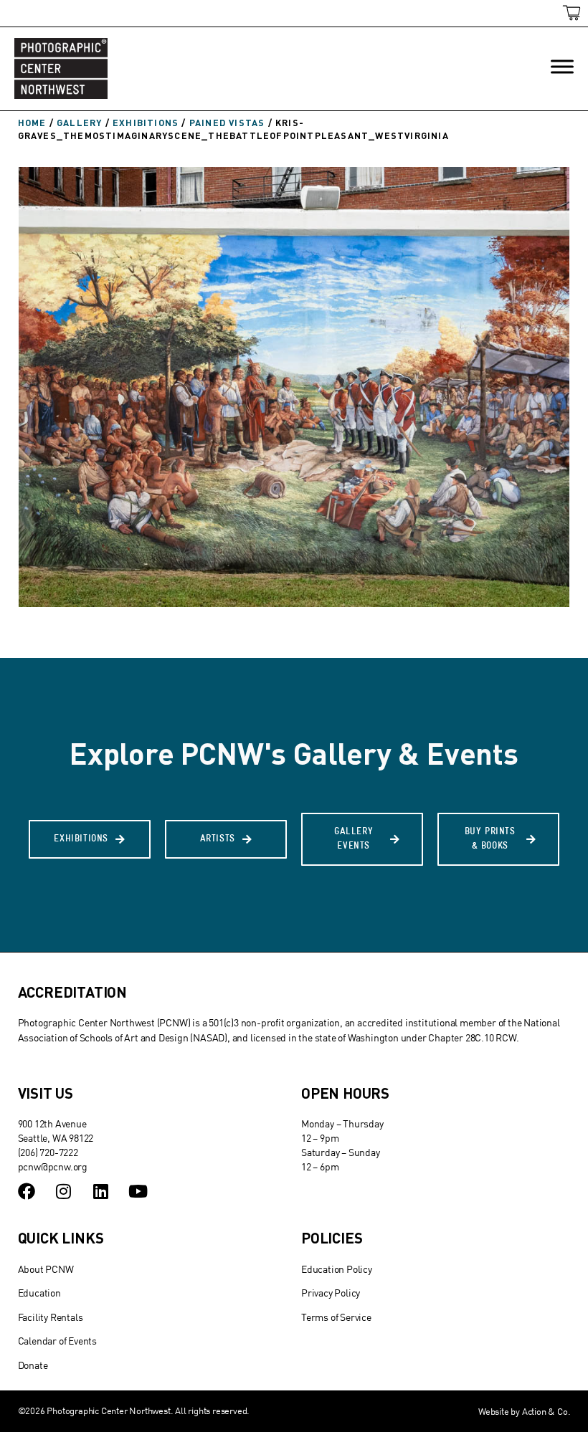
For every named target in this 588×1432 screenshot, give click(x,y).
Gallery (79, 122)
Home (32, 122)
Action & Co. (546, 1411)
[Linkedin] (100, 1191)
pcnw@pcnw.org (52, 1166)
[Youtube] (137, 1191)
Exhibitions (146, 122)
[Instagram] (63, 1191)
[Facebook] (26, 1191)
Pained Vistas (227, 122)
